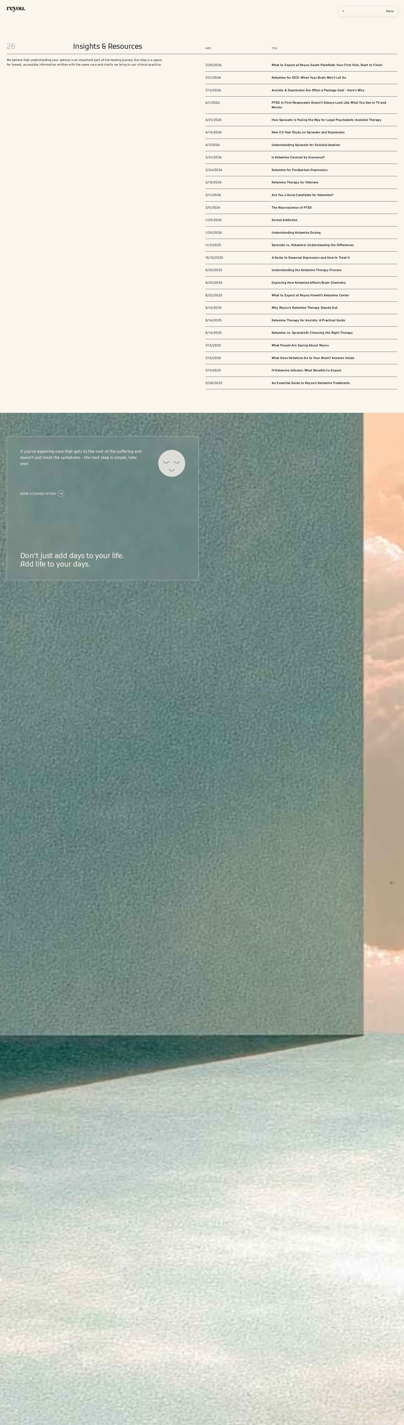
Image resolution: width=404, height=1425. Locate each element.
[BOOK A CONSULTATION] (42, 493)
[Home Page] (16, 9)
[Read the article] (301, 65)
